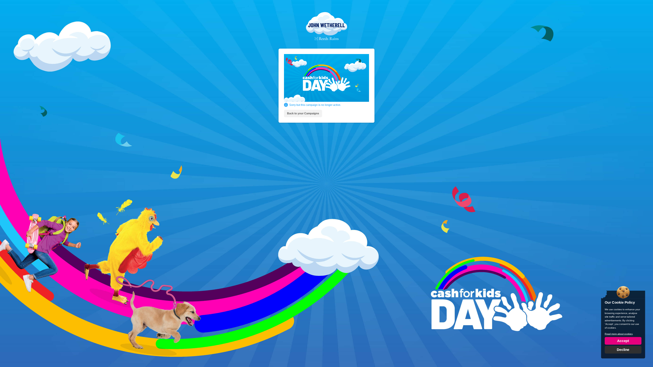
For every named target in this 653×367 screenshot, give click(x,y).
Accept (623, 341)
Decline (623, 349)
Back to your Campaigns (303, 113)
